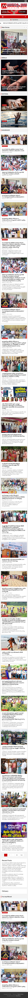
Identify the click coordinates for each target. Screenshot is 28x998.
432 (17, 855)
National (4, 105)
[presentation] (24, 27)
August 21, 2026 (5, 53)
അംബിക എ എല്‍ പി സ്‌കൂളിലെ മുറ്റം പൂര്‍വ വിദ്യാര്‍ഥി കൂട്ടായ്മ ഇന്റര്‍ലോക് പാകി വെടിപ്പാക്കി (14, 590)
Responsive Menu (25, 1)
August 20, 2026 (5, 378)
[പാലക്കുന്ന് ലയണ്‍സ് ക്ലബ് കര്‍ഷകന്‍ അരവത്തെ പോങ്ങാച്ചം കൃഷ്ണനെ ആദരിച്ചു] (14, 737)
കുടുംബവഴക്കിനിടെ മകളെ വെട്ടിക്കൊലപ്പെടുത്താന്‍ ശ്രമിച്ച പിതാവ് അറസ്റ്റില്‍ (13, 72)
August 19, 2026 (5, 625)
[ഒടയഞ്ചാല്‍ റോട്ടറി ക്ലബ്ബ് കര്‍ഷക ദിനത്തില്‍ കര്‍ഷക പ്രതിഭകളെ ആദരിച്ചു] (14, 425)
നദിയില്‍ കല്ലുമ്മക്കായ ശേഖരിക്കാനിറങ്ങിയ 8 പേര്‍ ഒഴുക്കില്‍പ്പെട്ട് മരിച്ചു (13, 124)
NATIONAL (5, 94)
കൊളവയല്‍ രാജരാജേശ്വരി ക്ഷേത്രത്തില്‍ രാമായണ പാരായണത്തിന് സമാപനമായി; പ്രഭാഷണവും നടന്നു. (14, 810)
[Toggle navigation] (2, 16)
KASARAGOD (6, 130)
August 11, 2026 (5, 73)
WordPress (18, 995)
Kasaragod (4, 47)
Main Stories (5, 27)
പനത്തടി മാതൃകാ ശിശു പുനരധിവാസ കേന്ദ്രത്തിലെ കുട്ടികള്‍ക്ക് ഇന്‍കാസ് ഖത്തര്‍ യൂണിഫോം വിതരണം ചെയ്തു (14, 375)
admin (10, 53)
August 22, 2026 (5, 152)
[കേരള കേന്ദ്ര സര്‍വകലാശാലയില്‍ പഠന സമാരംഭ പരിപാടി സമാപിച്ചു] (14, 550)
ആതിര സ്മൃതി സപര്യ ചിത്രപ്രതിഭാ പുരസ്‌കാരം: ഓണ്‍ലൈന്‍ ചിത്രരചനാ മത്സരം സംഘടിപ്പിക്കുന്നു (12, 841)
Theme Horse (20, 994)
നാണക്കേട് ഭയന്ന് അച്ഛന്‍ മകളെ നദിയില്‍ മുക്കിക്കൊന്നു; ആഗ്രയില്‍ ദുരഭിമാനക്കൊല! (13, 108)
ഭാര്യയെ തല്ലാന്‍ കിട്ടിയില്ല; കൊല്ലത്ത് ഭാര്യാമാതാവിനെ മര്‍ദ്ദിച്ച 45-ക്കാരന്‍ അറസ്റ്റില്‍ (13, 88)
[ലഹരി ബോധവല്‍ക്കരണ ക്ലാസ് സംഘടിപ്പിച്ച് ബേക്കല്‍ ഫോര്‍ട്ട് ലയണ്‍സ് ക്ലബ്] (14, 300)
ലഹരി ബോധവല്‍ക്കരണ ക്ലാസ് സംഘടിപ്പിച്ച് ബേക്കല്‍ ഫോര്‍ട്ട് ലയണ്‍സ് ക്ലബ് (13, 51)
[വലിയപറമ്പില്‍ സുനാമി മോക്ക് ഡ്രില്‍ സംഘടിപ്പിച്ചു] (14, 643)
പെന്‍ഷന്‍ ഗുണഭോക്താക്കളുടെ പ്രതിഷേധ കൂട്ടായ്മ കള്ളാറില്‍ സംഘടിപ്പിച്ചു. (11, 465)
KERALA (4, 58)
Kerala (3, 68)
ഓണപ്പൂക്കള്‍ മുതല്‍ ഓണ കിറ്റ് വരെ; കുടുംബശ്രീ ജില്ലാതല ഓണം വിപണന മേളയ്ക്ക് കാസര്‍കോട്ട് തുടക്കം (13, 683)
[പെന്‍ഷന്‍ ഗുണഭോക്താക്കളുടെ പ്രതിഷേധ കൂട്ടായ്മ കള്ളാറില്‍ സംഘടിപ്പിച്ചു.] (14, 454)
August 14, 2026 (5, 109)
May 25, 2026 (4, 125)
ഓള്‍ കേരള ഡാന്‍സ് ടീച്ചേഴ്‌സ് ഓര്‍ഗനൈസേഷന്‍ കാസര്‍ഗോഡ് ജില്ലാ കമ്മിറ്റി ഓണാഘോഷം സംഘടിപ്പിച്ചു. (13, 497)
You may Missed (7, 896)
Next (22, 855)
